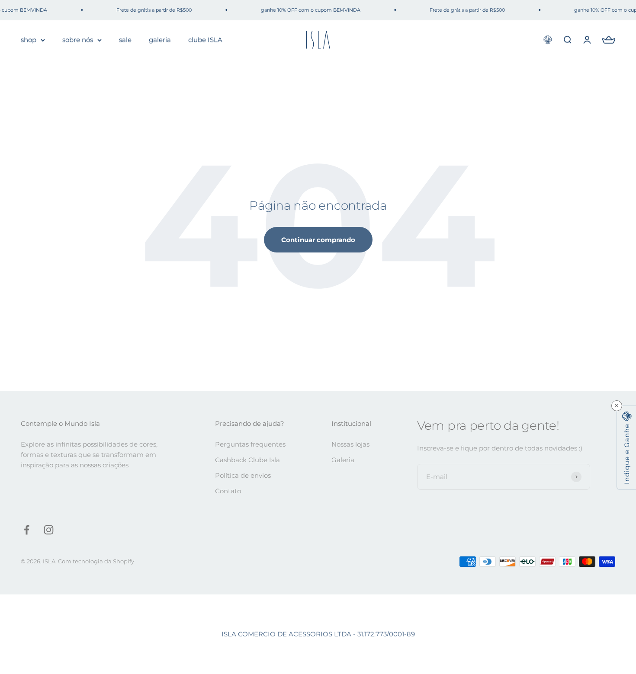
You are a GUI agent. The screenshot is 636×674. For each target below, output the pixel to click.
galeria (160, 39)
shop (28, 39)
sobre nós (77, 39)
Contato (228, 491)
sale (125, 39)
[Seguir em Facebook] (26, 530)
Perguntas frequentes (250, 444)
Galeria (342, 460)
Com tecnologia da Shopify (96, 561)
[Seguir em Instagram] (49, 530)
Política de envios (243, 475)
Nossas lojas (350, 444)
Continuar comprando (318, 240)
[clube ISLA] (547, 40)
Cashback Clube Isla (247, 460)
